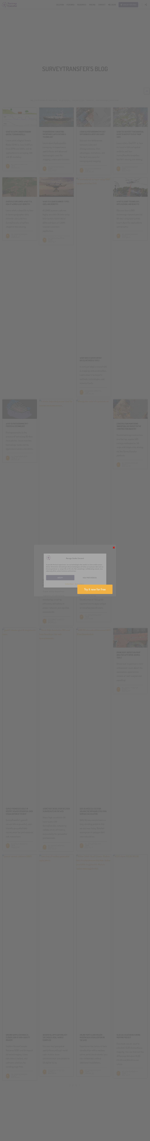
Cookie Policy (69, 584)
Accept (60, 578)
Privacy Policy (79, 584)
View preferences (90, 578)
